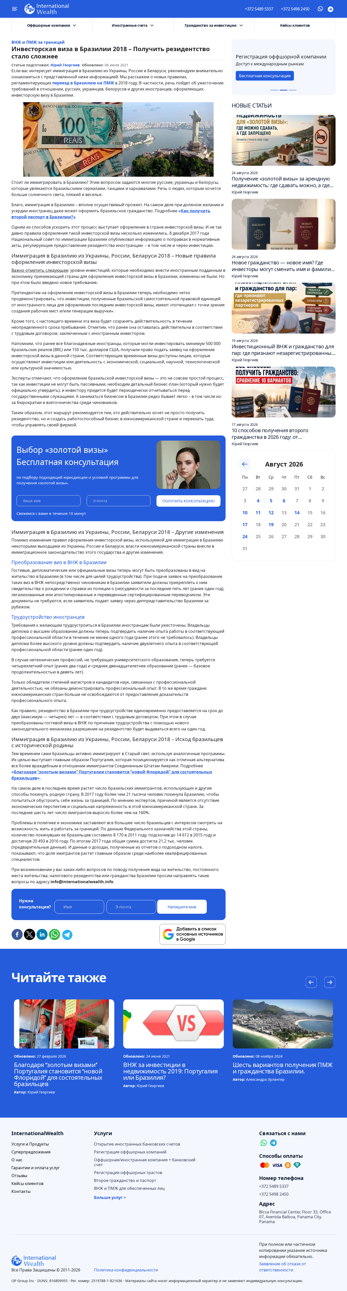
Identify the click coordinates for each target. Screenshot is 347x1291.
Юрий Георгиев (65, 65)
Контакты (20, 1191)
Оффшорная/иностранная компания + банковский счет (144, 1162)
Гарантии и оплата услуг (35, 1167)
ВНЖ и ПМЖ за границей (38, 42)
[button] (329, 982)
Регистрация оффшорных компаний (130, 1152)
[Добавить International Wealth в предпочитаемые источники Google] (193, 934)
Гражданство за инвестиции (210, 25)
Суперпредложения (31, 1152)
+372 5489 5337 (259, 9)
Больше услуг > (110, 1197)
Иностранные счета (129, 25)
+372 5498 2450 (295, 9)
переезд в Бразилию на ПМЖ (83, 83)
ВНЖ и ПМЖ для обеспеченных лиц (129, 1188)
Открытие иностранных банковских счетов (137, 1144)
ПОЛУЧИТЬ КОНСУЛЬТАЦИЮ (188, 500)
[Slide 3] (292, 90)
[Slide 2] (283, 90)
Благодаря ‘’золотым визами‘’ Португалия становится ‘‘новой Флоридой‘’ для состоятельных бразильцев (58, 1074)
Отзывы (19, 1175)
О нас (17, 1160)
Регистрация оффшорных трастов (128, 1172)
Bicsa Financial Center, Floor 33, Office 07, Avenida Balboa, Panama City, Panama (295, 1216)
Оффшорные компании (48, 25)
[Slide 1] (274, 90)
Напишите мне (182, 907)
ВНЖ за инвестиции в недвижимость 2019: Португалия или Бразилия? (170, 1070)
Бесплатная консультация (265, 76)
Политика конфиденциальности (126, 1270)
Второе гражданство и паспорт (125, 1180)
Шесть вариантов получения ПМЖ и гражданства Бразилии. (283, 1067)
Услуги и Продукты (30, 1144)
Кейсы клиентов (295, 25)
